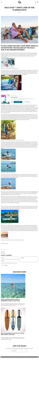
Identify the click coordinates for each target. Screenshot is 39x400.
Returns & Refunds (23, 373)
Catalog (2, 383)
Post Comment (5, 265)
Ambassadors (22, 360)
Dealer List (22, 364)
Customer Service (23, 363)
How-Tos (2, 387)
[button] (35, 2)
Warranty (21, 378)
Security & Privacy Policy (24, 374)
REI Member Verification (24, 371)
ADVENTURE (3, 249)
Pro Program (22, 370)
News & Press (3, 389)
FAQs (21, 366)
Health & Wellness (4, 386)
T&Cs (21, 377)
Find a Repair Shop (23, 367)
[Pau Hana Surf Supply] (19, 2)
